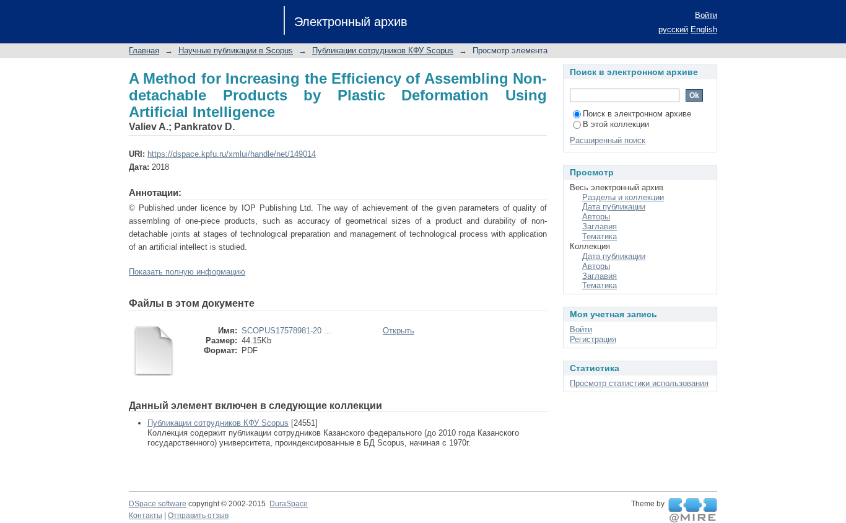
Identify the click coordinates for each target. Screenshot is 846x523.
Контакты (145, 515)
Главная (144, 50)
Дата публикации (613, 206)
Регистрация (593, 339)
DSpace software (157, 503)
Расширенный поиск (607, 140)
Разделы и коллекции (623, 197)
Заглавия (599, 226)
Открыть (398, 330)
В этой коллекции (616, 124)
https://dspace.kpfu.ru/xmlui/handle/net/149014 (231, 154)
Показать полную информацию (187, 271)
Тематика (599, 236)
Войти (706, 15)
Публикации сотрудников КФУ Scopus (382, 50)
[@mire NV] (692, 510)
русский (673, 29)
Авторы (596, 216)
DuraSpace (288, 503)
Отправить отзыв (198, 515)
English (704, 29)
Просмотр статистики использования (639, 383)
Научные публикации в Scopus (235, 50)
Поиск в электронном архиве (637, 113)
